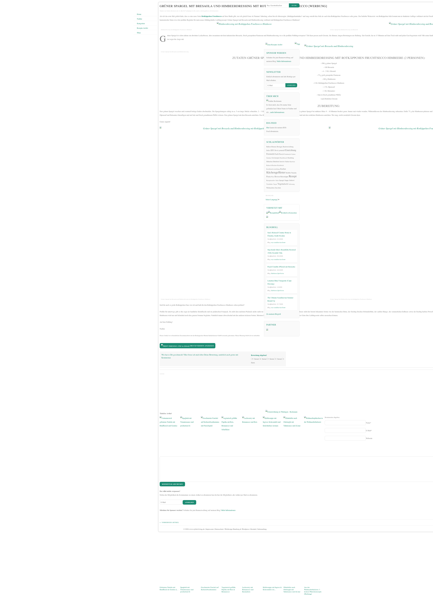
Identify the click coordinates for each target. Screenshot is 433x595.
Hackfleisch (283, 158)
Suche (294, 5)
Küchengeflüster (204, 11)
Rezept (293, 176)
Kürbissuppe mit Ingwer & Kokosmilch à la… (272, 588)
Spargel (281, 180)
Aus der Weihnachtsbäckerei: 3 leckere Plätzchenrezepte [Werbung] (312, 590)
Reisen (277, 176)
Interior (282, 161)
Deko (268, 150)
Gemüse (268, 158)
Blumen (273, 147)
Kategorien (141, 23)
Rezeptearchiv (270, 180)
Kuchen (283, 169)
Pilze (272, 177)
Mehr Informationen (228, 510)
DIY (272, 150)
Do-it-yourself (279, 150)
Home (139, 14)
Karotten (292, 162)
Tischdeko (269, 184)
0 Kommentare (214, 11)
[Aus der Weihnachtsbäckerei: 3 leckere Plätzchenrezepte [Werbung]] (313, 501)
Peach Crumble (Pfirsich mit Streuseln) (281, 266)
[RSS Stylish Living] (290, 128)
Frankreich (287, 154)
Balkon (268, 147)
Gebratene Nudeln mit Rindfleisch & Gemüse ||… (169, 588)
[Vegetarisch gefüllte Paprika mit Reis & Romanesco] (231, 501)
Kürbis (288, 172)
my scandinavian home (278, 242)
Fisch (276, 154)
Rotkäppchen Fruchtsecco (211, 16)
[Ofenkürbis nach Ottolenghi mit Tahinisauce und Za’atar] (292, 501)
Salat (277, 180)
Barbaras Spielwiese (277, 273)
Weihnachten (270, 188)
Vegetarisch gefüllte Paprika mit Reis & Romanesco (229, 589)
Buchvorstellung (288, 147)
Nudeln (293, 172)
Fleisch (281, 154)
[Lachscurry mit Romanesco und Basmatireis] (251, 501)
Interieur (276, 161)
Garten (293, 154)
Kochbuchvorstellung (273, 169)
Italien (287, 161)
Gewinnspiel (276, 158)
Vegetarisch (283, 183)
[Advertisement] (328, 391)
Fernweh (270, 153)
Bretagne (279, 147)
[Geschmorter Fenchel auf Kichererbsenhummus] (210, 501)
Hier (267, 127)
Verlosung (291, 184)
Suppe (287, 180)
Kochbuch (280, 165)
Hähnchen (269, 161)
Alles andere (196, 11)
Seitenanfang (262, 529)
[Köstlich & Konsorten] (288, 212)
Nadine (139, 19)
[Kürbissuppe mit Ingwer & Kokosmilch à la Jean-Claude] (272, 501)
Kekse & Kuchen (271, 165)
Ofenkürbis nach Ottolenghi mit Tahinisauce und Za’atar (291, 589)
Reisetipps (284, 176)
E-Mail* (369, 430)
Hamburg (291, 158)
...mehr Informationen (276, 112)
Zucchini (278, 188)
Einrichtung (290, 150)
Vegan (275, 184)
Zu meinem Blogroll (273, 314)
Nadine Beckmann (171, 11)
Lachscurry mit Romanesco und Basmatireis (247, 589)
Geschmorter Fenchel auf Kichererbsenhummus (210, 588)
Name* (368, 423)
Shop (139, 32)
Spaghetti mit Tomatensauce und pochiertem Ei (186, 589)
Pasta (268, 176)
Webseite (369, 438)
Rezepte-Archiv (142, 28)
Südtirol (291, 180)
